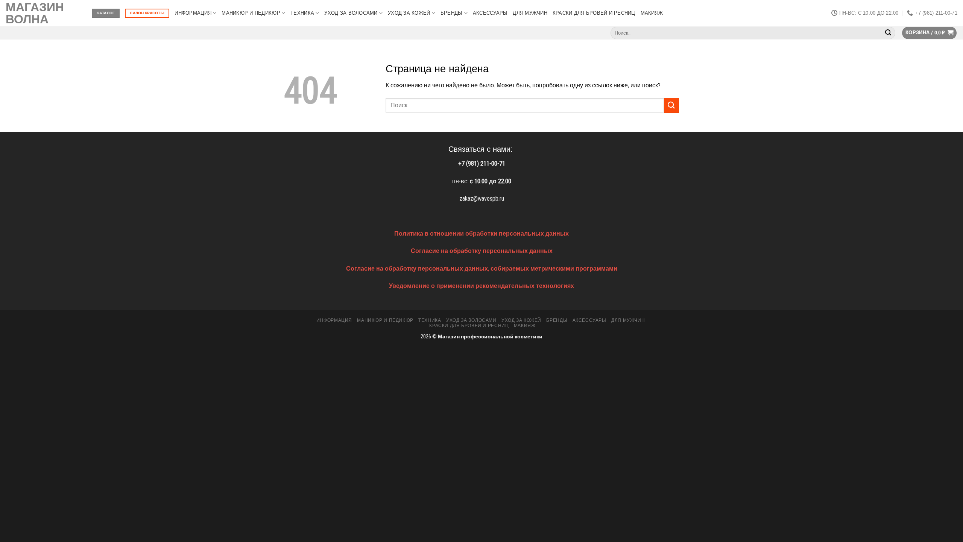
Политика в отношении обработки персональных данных (481, 233)
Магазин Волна (35, 13)
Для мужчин (530, 13)
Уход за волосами (350, 13)
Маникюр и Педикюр (251, 13)
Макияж (652, 13)
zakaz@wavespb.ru (481, 198)
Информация (193, 13)
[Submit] (888, 33)
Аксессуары (490, 13)
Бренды (451, 13)
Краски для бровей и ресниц (594, 13)
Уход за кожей (409, 13)
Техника (302, 13)
